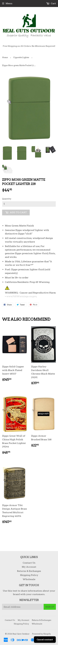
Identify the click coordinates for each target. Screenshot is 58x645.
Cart (53, 3)
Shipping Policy (29, 575)
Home (5, 57)
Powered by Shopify (41, 634)
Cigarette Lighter (21, 57)
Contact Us (29, 562)
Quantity (6, 199)
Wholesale (29, 579)
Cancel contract (45, 639)
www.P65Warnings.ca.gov (21, 296)
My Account (29, 567)
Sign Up (49, 607)
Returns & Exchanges (29, 571)
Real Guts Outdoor (21, 634)
